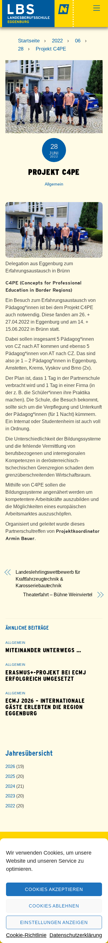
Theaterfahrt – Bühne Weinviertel (57, 594)
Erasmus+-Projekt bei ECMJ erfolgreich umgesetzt (45, 675)
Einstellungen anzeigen (54, 922)
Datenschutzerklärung (76, 935)
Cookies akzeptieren (54, 889)
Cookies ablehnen (54, 905)
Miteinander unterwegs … (43, 650)
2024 (10, 786)
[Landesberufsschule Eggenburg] (38, 24)
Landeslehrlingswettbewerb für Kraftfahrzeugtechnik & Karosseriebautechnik (48, 579)
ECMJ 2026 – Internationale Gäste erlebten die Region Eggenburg (45, 707)
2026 (10, 766)
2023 (10, 795)
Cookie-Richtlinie (26, 935)
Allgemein (54, 184)
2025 (10, 776)
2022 (10, 805)
